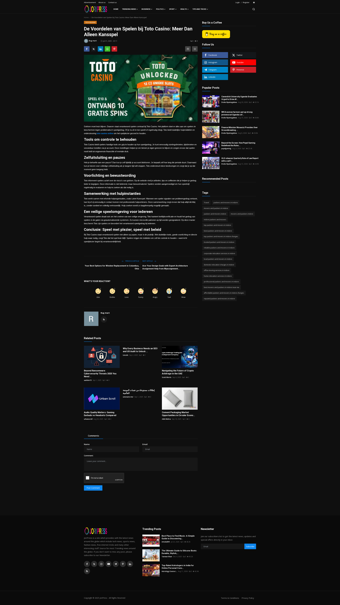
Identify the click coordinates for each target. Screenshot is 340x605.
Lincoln (125, 355)
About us (102, 2)
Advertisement (90, 2)
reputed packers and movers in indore (219, 298)
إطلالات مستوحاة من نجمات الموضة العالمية (139, 391)
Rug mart (105, 313)
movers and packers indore (242, 214)
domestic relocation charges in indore (219, 264)
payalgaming (226, 148)
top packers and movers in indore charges (221, 236)
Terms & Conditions (230, 598)
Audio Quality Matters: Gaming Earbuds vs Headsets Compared (100, 414)
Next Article (147, 261)
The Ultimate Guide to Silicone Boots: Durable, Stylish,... (179, 552)
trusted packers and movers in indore (219, 242)
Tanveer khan (167, 556)
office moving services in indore (216, 270)
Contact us (112, 2)
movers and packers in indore (216, 208)
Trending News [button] (129, 9)
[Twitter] (94, 564)
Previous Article (132, 261)
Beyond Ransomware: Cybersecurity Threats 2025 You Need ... (100, 373)
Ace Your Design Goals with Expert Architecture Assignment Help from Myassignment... (165, 267)
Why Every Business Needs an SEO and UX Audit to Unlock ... (140, 350)
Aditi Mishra (166, 419)
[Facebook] (87, 564)
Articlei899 (166, 542)
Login (237, 2)
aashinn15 (88, 380)
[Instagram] (101, 564)
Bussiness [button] (146, 9)
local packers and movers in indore (218, 259)
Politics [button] (159, 9)
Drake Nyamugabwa (229, 102)
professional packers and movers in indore (221, 281)
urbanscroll (88, 419)
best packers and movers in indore (218, 231)
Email (145, 444)
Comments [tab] (93, 435)
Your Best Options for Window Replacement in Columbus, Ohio (112, 267)
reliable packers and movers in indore (219, 247)
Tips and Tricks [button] (199, 9)
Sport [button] (172, 9)
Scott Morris (166, 377)
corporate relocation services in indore (219, 253)
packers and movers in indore (226, 202)
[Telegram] (116, 564)
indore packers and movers (215, 219)
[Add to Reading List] (195, 49)
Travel (206, 202)
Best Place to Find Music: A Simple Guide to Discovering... (178, 537)
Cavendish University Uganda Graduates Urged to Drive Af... (239, 98)
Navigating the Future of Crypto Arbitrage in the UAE (178, 372)
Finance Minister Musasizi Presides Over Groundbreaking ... (239, 128)
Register (246, 2)
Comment (88, 455)
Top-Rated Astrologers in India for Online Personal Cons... (178, 566)
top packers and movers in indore (217, 225)
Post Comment (93, 488)
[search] (253, 9)
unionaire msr (128, 397)
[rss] (87, 571)
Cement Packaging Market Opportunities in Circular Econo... (178, 414)
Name (87, 444)
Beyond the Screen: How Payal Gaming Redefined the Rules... (238, 144)
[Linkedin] (130, 564)
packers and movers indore (215, 214)
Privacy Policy (248, 598)
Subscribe (250, 546)
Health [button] (183, 9)
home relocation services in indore (218, 276)
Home (115, 9)
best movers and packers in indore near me (221, 287)
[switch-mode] (254, 2)
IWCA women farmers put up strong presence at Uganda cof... (236, 113)
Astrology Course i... (169, 571)
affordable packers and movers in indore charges (224, 293)
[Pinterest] (123, 564)
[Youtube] (108, 564)
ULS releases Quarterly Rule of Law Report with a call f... (239, 159)
